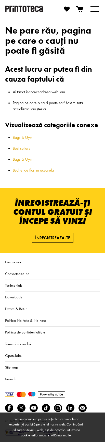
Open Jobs (13, 355)
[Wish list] (67, 9)
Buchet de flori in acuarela (33, 170)
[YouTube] (34, 408)
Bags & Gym (23, 137)
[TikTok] (46, 408)
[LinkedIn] (70, 408)
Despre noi (13, 262)
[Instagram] (58, 408)
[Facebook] (9, 408)
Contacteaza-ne (17, 273)
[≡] (95, 9)
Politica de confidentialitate (25, 332)
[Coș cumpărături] (80, 9)
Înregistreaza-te (52, 237)
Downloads (13, 297)
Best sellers (21, 148)
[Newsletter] (82, 408)
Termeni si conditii (18, 343)
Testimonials (13, 285)
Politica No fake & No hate (25, 320)
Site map (11, 367)
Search (10, 379)
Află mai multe (61, 435)
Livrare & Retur (16, 308)
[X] (21, 408)
